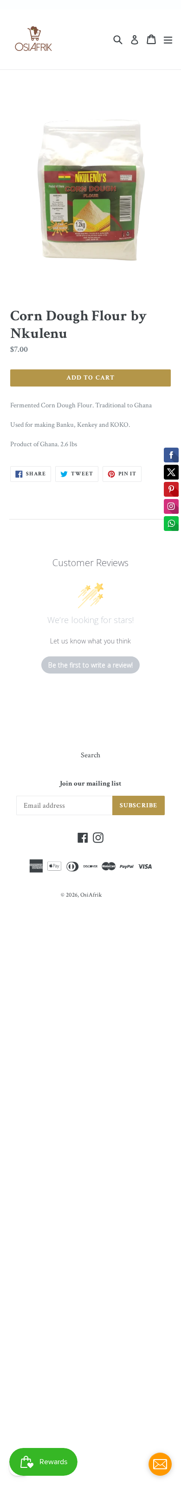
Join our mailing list (90, 784)
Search (90, 755)
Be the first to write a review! (90, 665)
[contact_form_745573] (160, 1464)
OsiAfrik (91, 895)
